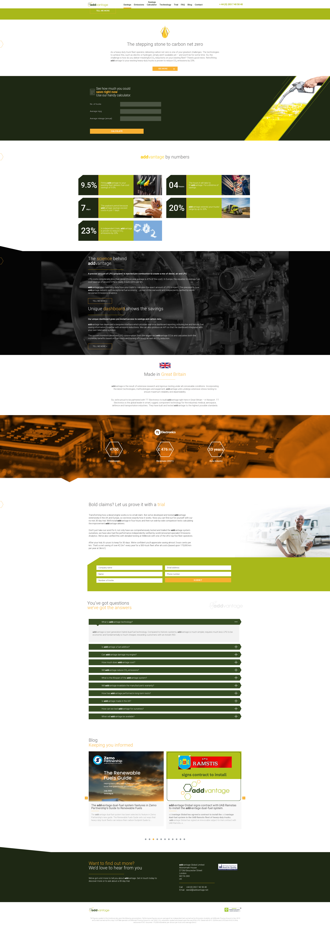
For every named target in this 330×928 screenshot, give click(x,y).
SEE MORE (162, 69)
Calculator (152, 5)
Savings (127, 5)
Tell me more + (100, 346)
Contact (199, 5)
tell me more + (100, 301)
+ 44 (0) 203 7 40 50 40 (231, 4)
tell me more (103, 11)
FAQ (183, 5)
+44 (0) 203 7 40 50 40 (196, 887)
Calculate (117, 131)
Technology (165, 5)
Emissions (139, 5)
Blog (190, 5)
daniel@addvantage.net (197, 890)
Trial (176, 5)
